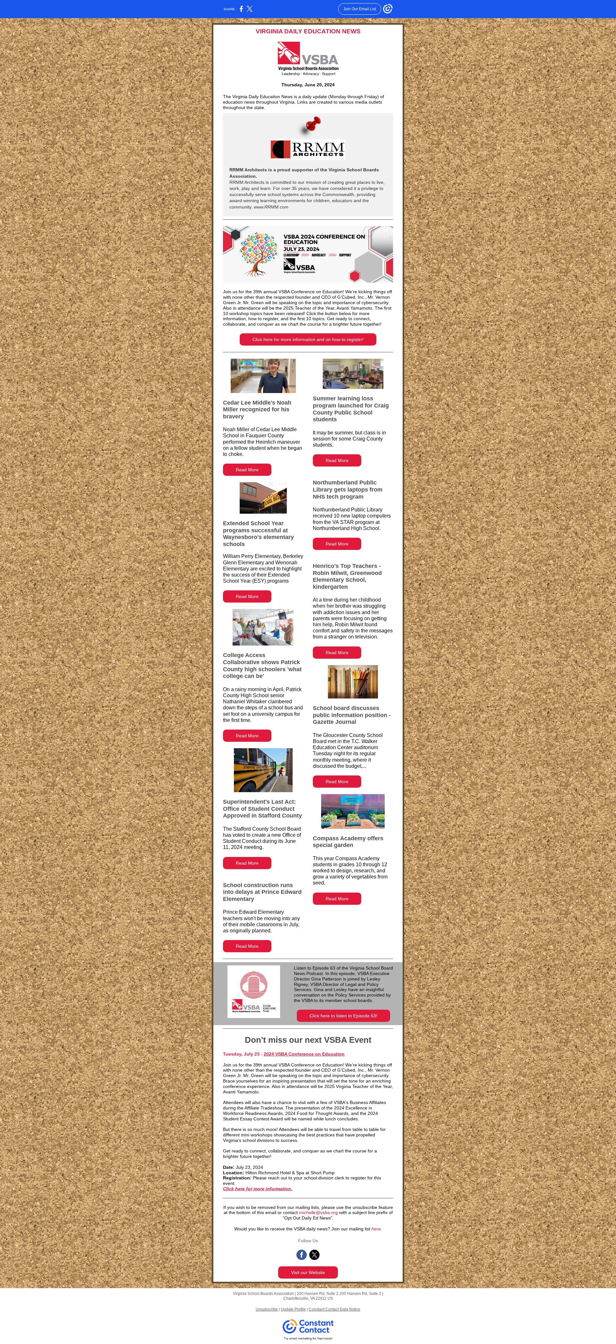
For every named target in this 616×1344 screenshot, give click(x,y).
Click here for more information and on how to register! (308, 339)
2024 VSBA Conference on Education (304, 1054)
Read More (247, 469)
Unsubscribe (267, 1309)
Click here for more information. (257, 1188)
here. (377, 1228)
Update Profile (293, 1309)
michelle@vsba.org (318, 1212)
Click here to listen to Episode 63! (343, 1015)
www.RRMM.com (270, 207)
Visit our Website (308, 1272)
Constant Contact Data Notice (334, 1309)
